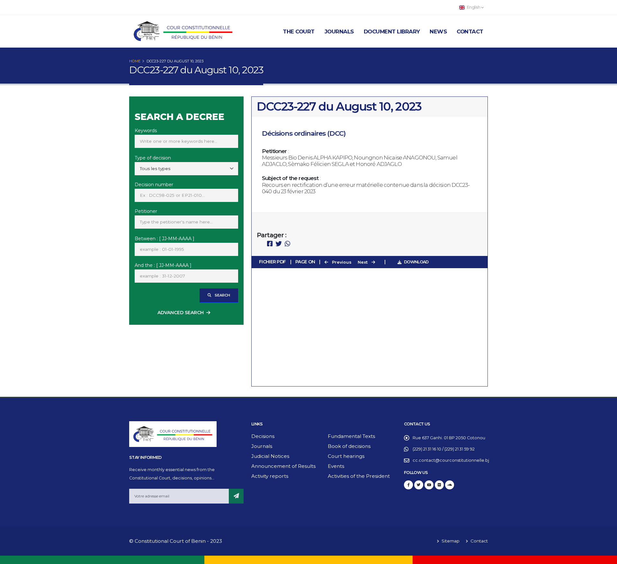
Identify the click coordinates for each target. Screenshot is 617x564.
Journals (339, 31)
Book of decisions (349, 446)
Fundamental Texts (351, 436)
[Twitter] (418, 484)
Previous (341, 262)
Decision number (154, 184)
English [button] (473, 7)
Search (222, 295)
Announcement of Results (283, 466)
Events (336, 466)
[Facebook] (408, 484)
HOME (134, 61)
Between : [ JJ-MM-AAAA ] (164, 238)
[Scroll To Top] (606, 557)
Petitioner (146, 211)
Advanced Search (180, 312)
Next (363, 262)
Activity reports (269, 476)
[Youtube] (429, 484)
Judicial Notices (270, 456)
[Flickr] (439, 484)
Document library (392, 31)
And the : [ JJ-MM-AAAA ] (163, 265)
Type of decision (153, 158)
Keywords (146, 130)
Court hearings (346, 456)
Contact (470, 31)
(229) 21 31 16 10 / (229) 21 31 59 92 (444, 449)
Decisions (262, 436)
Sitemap (450, 540)
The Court (299, 31)
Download (416, 261)
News (438, 31)
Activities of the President (359, 476)
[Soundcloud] (449, 484)
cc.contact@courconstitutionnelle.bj (451, 460)
